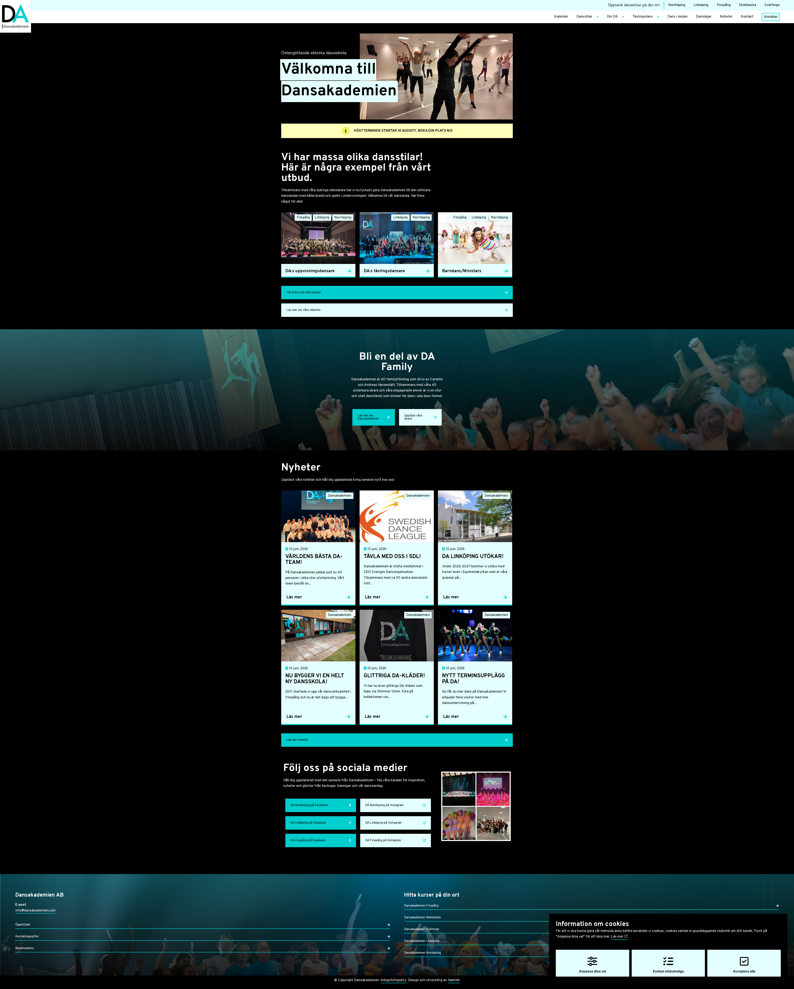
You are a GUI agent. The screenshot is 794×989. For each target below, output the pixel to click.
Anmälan (770, 17)
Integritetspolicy (394, 980)
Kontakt (747, 16)
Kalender (561, 16)
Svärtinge (772, 5)
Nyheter (726, 16)
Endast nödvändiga (668, 971)
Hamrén (454, 980)
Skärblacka (747, 5)
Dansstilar (584, 16)
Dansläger (703, 16)
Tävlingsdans (643, 16)
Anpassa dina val (592, 971)
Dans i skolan (677, 16)
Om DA (612, 16)
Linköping (701, 5)
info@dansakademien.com (35, 910)
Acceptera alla (744, 971)
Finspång (724, 5)
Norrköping (676, 5)
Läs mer (617, 936)
